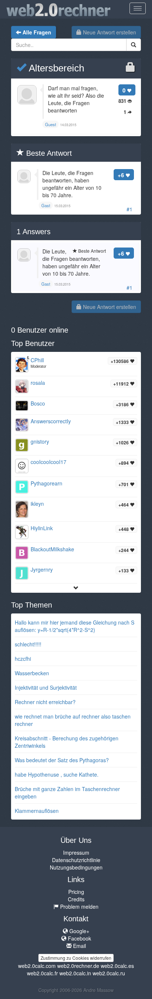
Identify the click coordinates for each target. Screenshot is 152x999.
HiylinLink (42, 528)
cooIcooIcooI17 (48, 461)
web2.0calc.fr (42, 973)
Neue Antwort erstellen (109, 32)
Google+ (78, 931)
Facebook (78, 938)
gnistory (40, 441)
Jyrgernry (42, 569)
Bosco (38, 403)
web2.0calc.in (75, 973)
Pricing (76, 891)
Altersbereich (55, 68)
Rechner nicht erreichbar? (45, 702)
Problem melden (79, 906)
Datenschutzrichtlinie (76, 860)
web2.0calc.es (117, 965)
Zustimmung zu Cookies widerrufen (76, 958)
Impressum (76, 852)
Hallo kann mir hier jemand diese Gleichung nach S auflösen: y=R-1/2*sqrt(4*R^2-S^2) (74, 626)
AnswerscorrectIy (51, 421)
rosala (38, 382)
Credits (76, 899)
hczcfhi (23, 658)
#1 (129, 209)
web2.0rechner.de (78, 965)
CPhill (37, 360)
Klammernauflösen (37, 810)
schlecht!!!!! (28, 644)
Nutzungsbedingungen (76, 867)
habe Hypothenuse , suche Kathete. (57, 774)
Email (79, 945)
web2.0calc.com (37, 965)
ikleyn (37, 503)
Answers (34, 232)
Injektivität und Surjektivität (46, 687)
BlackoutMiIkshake (52, 549)
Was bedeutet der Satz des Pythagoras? (62, 760)
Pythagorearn (46, 483)
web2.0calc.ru (109, 973)
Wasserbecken (32, 673)
